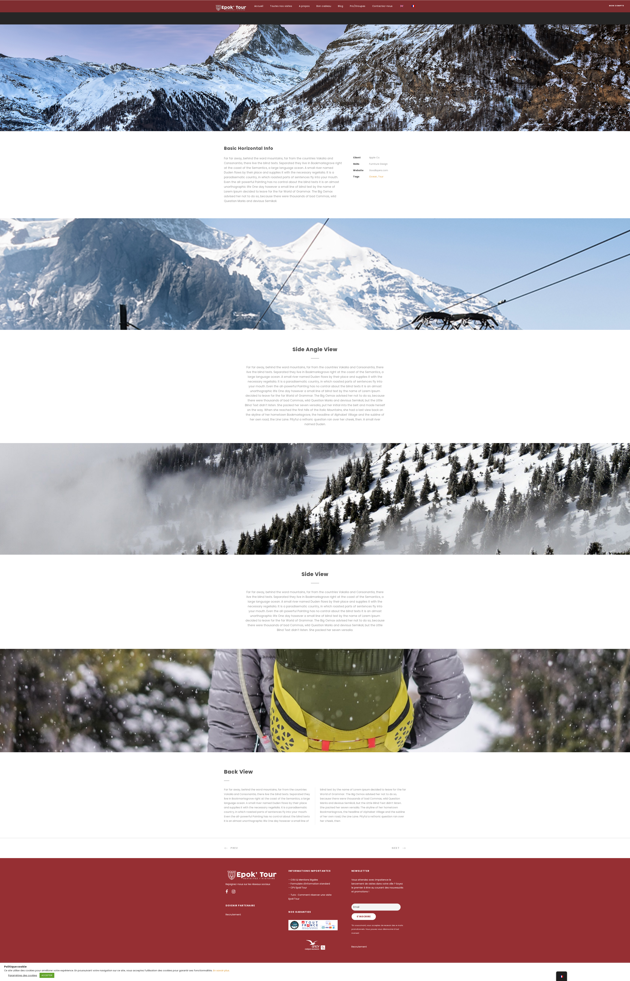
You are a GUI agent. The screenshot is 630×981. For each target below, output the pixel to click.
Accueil (258, 6)
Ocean (373, 176)
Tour (380, 176)
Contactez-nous (382, 6)
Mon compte (616, 5)
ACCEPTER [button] (47, 975)
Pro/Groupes (357, 6)
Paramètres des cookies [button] (22, 975)
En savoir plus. (221, 970)
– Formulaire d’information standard (309, 883)
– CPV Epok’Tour (297, 887)
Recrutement (233, 914)
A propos (304, 6)
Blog (340, 6)
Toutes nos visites (281, 6)
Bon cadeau (323, 6)
